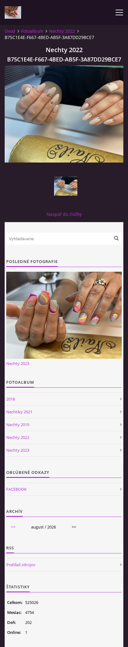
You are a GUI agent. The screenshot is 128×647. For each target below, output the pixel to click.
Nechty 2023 (17, 363)
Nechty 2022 (62, 31)
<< (13, 527)
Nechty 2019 (17, 424)
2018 (10, 399)
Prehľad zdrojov (20, 564)
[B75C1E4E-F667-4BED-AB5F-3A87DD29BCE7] (65, 186)
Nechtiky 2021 (19, 412)
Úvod (10, 31)
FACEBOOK (16, 489)
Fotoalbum (32, 31)
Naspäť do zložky (64, 214)
